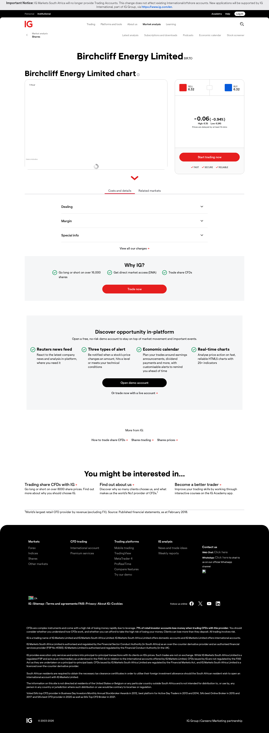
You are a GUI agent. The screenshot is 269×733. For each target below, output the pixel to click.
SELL (190, 86)
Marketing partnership (227, 720)
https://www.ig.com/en (157, 6)
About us (132, 24)
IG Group (193, 720)
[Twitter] (200, 603)
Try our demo (123, 574)
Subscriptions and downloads (160, 35)
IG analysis (165, 541)
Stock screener (235, 35)
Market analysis (152, 24)
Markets (34, 541)
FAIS (81, 603)
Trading (91, 24)
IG (30, 603)
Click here (221, 552)
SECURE (209, 167)
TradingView (122, 553)
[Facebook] (191, 603)
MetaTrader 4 (123, 558)
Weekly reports (168, 553)
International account (84, 548)
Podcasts (188, 35)
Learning (171, 24)
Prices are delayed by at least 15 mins (209, 127)
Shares (32, 558)
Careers (205, 720)
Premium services (82, 553)
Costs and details (119, 190)
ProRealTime (122, 563)
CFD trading (78, 541)
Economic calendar (210, 35)
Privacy (91, 603)
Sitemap (39, 603)
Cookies (117, 603)
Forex (32, 548)
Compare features (126, 569)
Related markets (150, 190)
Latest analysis (130, 35)
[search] (241, 24)
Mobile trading (124, 548)
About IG (104, 603)
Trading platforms (126, 541)
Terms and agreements (61, 603)
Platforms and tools (111, 24)
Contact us (209, 547)
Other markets (38, 563)
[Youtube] (209, 603)
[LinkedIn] (218, 603)
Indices (33, 553)
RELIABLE (223, 167)
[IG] (29, 24)
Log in (239, 13)
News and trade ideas (172, 548)
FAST (196, 167)
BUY (235, 86)
